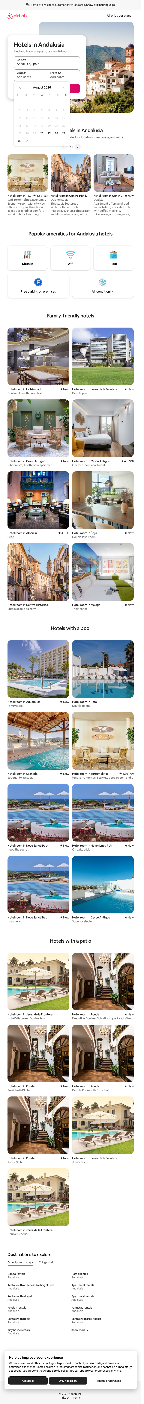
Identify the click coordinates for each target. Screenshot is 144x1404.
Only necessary (68, 1380)
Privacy (65, 1397)
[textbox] (30, 77)
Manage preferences (108, 1380)
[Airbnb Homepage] (17, 16)
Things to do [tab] (47, 1262)
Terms (77, 1397)
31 (27, 141)
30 (19, 141)
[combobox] (47, 64)
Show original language (100, 5)
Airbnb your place (119, 16)
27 (49, 133)
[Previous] (64, 147)
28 (56, 133)
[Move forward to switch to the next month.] (63, 87)
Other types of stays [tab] (20, 1262)
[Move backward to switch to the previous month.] (20, 87)
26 (41, 133)
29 (63, 133)
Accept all (28, 1380)
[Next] (78, 147)
